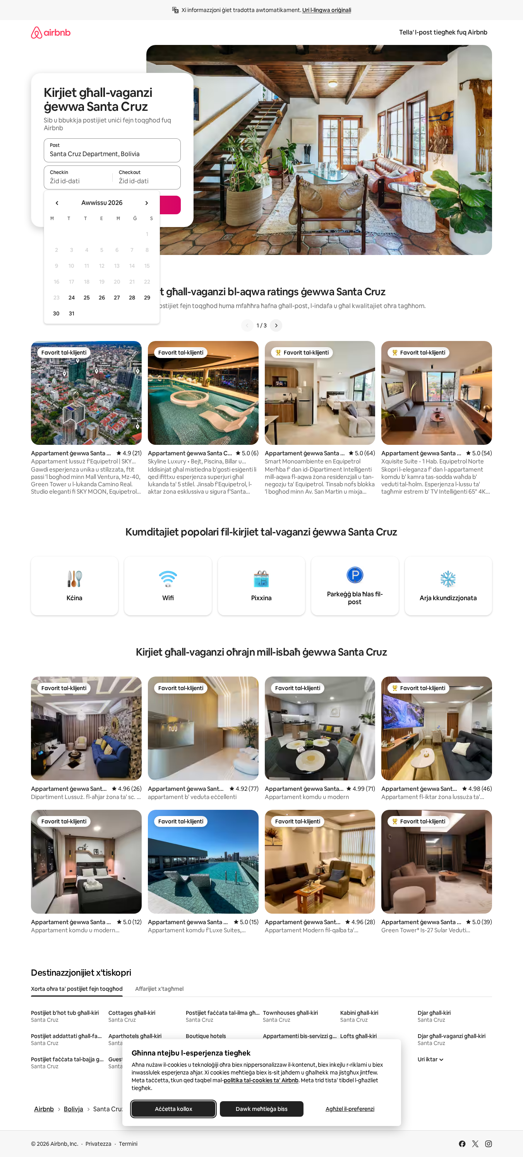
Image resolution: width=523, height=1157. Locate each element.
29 (147, 297)
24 (72, 297)
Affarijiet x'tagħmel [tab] (159, 988)
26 (102, 297)
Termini (128, 1143)
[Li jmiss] (276, 325)
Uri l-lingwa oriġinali (326, 10)
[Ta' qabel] (247, 325)
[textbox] (78, 181)
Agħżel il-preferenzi (350, 1108)
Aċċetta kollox (173, 1108)
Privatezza (98, 1143)
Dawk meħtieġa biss (262, 1108)
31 (71, 313)
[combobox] (112, 153)
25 (87, 297)
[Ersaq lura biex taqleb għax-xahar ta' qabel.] (57, 203)
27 (117, 297)
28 (132, 297)
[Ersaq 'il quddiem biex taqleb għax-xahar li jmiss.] (146, 203)
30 (56, 313)
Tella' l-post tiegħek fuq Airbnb (443, 32)
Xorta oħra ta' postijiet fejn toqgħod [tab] (77, 988)
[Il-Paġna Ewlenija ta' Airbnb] (50, 32)
